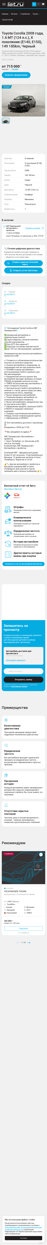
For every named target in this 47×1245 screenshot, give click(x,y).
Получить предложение (16, 75)
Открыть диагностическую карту (25, 263)
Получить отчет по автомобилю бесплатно (23, 564)
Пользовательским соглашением (18, 1227)
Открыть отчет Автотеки (25, 270)
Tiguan (4, 852)
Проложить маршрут (16, 661)
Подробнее (23, 928)
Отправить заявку (23, 680)
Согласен (23, 1238)
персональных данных (19, 686)
